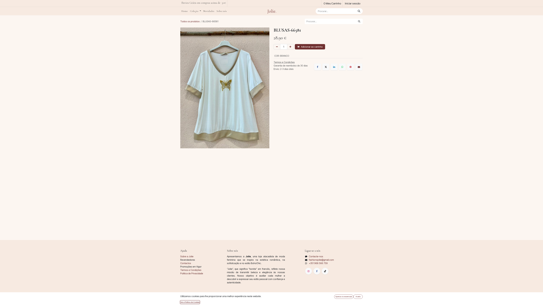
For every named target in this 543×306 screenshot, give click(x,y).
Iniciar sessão (352, 3)
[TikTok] (325, 271)
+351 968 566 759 (318, 263)
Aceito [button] (358, 297)
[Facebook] (317, 66)
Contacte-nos (316, 256)
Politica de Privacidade (191, 273)
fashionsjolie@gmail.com (321, 259)
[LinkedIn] (334, 66)
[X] (325, 66)
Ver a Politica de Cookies (190, 302)
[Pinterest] (350, 66)
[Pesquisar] (359, 11)
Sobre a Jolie (186, 256)
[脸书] (316, 271)
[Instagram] (308, 271)
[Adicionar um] (290, 46)
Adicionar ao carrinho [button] (311, 46)
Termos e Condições (190, 270)
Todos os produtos (190, 21)
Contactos (185, 263)
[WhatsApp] (342, 66)
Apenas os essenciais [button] (343, 297)
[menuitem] (184, 11)
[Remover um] (277, 46)
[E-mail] (358, 66)
